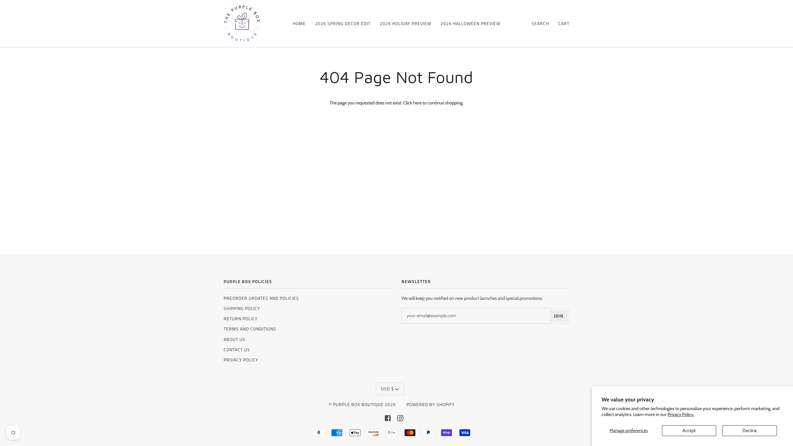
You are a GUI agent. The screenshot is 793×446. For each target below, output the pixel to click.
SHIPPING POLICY (242, 308)
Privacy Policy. (681, 414)
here (417, 103)
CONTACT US (237, 349)
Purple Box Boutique (358, 404)
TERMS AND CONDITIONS (250, 329)
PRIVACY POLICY (241, 359)
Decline (750, 430)
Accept (689, 430)
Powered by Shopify (430, 404)
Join (558, 316)
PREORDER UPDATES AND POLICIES (261, 298)
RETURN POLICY (241, 318)
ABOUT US (234, 339)
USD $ (387, 388)
